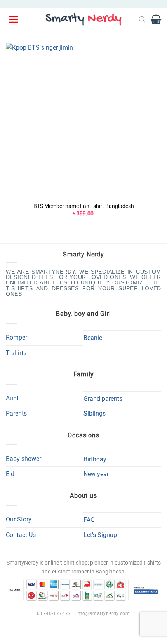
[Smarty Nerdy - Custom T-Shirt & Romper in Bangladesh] (83, 19)
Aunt (12, 398)
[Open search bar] (142, 19)
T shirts (16, 353)
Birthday (95, 459)
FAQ (89, 519)
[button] (14, 19)
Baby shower (23, 459)
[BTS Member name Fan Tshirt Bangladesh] (83, 120)
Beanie (93, 337)
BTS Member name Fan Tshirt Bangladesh (83, 206)
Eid (10, 474)
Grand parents (103, 398)
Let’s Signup (100, 535)
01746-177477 (54, 613)
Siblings (95, 413)
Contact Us (21, 535)
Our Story (18, 519)
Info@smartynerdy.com (103, 613)
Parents (16, 413)
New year (96, 474)
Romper (16, 337)
